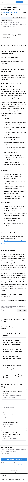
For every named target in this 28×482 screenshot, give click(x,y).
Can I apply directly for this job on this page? (12, 334)
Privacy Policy (18, 464)
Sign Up (21, 2)
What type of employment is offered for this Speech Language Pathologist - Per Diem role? (12, 358)
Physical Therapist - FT (9, 413)
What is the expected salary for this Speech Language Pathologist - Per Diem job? (13, 376)
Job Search (11, 2)
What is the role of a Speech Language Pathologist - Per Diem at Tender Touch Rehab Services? (13, 342)
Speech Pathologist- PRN (10, 422)
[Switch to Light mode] (25, 2)
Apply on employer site (13, 459)
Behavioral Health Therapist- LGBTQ (13, 403)
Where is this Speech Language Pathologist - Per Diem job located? (13, 350)
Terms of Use (10, 464)
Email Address (5, 453)
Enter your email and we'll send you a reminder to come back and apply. (13, 306)
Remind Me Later (22, 310)
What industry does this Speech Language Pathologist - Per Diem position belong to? (12, 367)
